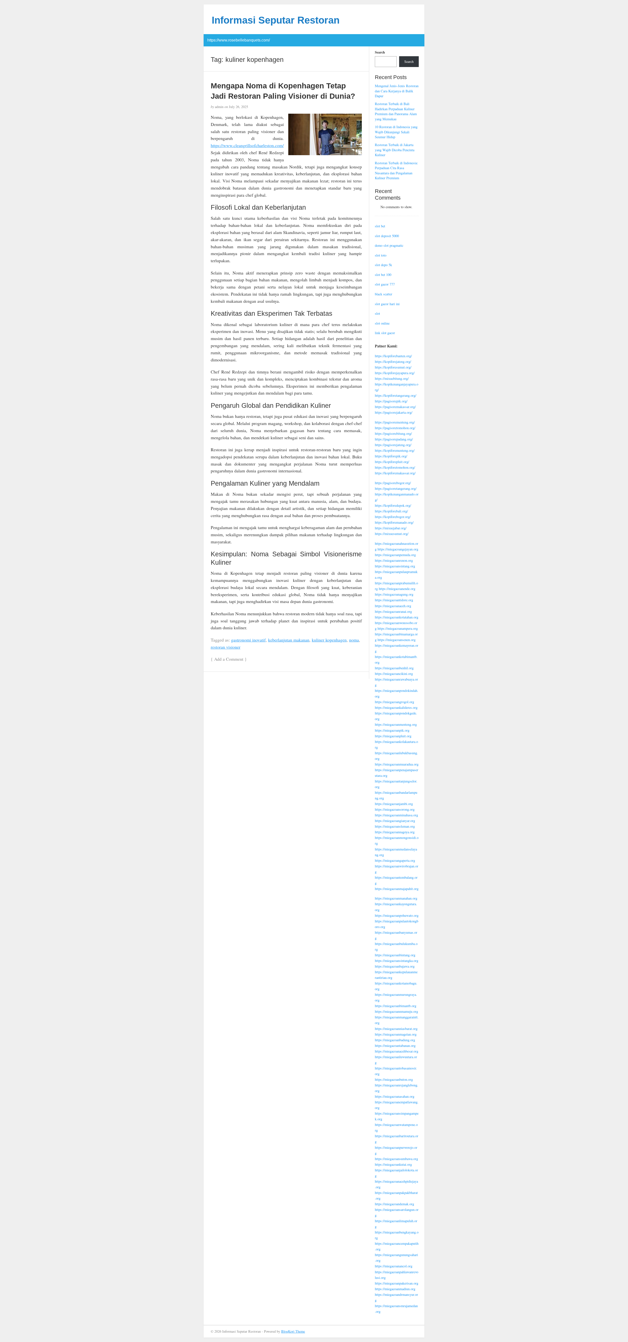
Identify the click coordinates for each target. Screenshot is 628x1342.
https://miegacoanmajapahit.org (397, 888)
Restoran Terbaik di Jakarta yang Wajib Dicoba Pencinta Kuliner (394, 149)
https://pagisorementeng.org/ (395, 422)
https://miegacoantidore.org (394, 600)
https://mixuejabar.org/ (390, 528)
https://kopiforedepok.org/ (393, 505)
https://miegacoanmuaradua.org (397, 764)
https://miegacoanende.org (397, 588)
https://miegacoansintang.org (395, 566)
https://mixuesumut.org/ (391, 533)
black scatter (383, 294)
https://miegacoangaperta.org (395, 860)
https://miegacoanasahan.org (394, 1096)
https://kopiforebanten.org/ (393, 356)
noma (354, 640)
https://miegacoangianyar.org (395, 820)
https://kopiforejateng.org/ (393, 361)
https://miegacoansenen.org (397, 639)
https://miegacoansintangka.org (396, 960)
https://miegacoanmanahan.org (396, 898)
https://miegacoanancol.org (393, 1266)
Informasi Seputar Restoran (276, 20)
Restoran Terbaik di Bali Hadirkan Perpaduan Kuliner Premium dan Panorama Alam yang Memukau (396, 111)
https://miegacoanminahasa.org (396, 815)
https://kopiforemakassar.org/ (395, 473)
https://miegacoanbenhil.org (394, 668)
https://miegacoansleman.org (395, 826)
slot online (382, 323)
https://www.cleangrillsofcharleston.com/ (247, 145)
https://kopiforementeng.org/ (395, 450)
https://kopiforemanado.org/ (394, 522)
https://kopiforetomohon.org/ (395, 467)
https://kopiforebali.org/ (391, 511)
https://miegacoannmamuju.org (396, 1011)
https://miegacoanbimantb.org (395, 1005)
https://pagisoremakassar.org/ (395, 406)
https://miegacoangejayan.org (398, 549)
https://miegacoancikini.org (394, 673)
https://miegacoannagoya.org (395, 832)
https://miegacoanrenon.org (394, 560)
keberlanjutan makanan (288, 640)
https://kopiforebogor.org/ (393, 516)
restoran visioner (225, 647)
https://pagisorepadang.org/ (394, 439)
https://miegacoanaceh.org (393, 605)
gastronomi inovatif (248, 640)
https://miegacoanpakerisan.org (396, 1283)
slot (377, 313)
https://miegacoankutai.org (393, 1164)
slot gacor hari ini (387, 303)
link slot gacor (385, 332)
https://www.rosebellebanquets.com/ (238, 40)
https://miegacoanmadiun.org (395, 1289)
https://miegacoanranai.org (393, 611)
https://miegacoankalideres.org (396, 707)
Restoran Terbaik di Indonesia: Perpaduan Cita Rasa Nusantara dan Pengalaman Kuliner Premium (396, 170)
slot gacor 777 (385, 284)
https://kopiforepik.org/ (391, 456)
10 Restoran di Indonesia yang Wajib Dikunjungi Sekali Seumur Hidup (396, 131)
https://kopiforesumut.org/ (393, 367)
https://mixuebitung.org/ (392, 378)
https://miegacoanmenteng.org (396, 724)
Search (380, 52)
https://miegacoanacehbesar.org (396, 1051)
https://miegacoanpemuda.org (395, 554)
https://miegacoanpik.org (392, 730)
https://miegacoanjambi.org (394, 803)
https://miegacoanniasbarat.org (396, 1028)
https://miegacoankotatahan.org (396, 617)
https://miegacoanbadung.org (395, 1040)
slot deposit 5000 (387, 235)
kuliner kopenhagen (329, 640)
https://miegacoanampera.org (398, 628)
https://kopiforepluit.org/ (392, 461)
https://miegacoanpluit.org (393, 736)
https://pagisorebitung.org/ (393, 433)
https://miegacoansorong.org (395, 809)
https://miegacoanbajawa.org (395, 966)
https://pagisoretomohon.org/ (395, 427)
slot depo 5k (383, 264)
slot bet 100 (383, 274)
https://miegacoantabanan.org (395, 1045)
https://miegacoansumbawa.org (396, 1158)
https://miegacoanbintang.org (395, 955)
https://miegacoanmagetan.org (396, 1034)
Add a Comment (228, 659)
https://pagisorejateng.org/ (393, 444)
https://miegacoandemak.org (394, 1204)
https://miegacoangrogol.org (394, 701)
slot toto (380, 255)
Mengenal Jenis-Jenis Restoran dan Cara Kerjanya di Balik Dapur (397, 90)
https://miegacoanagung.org (394, 594)
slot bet (380, 226)
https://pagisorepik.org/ (391, 401)
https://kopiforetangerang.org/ (395, 395)
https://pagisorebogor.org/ (393, 482)
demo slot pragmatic (389, 245)
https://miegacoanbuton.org (394, 1079)
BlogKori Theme (293, 1331)
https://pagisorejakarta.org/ (393, 412)
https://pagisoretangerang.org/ (396, 488)
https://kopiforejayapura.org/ (395, 372)
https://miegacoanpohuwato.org (397, 915)
